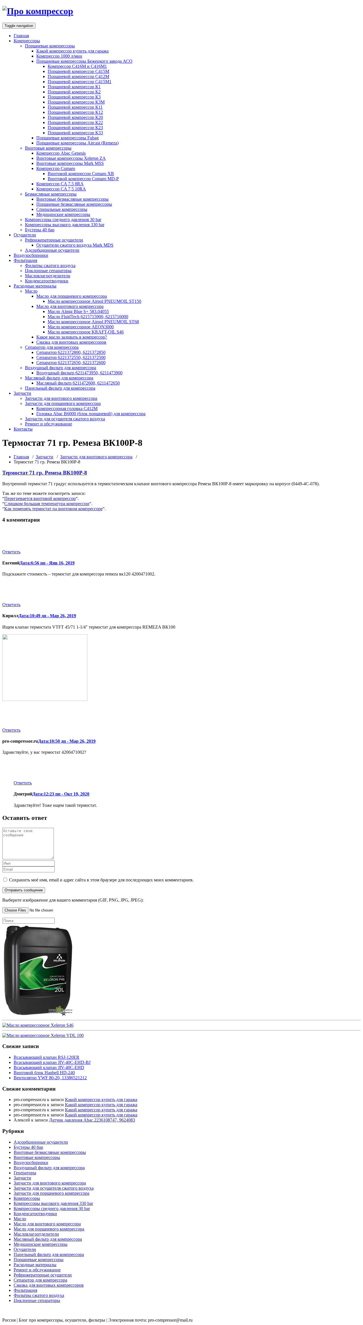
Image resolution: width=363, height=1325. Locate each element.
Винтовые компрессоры (48, 148)
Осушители (25, 234)
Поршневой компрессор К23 (75, 127)
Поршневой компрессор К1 (74, 86)
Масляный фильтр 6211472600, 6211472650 (78, 383)
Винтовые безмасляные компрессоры (72, 199)
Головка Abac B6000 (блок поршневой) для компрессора (90, 413)
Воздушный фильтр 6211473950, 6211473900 (79, 372)
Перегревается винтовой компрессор (40, 498)
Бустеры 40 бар (39, 229)
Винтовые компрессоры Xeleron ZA (71, 158)
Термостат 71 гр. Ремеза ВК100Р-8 (44, 473)
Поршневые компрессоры (50, 45)
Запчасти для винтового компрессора (61, 398)
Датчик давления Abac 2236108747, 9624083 (92, 1120)
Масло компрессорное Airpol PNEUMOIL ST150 (94, 301)
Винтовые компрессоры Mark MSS (70, 163)
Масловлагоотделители (47, 275)
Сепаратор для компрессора (52, 347)
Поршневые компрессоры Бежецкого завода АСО (84, 61)
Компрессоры (27, 40)
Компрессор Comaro (55, 168)
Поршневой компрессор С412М (78, 76)
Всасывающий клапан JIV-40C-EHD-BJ (52, 1062)
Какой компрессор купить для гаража (72, 51)
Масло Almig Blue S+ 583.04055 (78, 311)
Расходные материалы (35, 286)
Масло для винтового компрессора (70, 306)
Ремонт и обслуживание (48, 423)
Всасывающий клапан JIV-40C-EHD (49, 1067)
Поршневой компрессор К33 (75, 132)
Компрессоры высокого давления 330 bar (64, 224)
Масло (31, 291)
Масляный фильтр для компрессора (59, 377)
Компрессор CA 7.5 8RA (60, 183)
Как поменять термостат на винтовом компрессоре (53, 508)
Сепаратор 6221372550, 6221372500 (70, 357)
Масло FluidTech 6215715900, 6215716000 (88, 316)
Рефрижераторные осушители (54, 240)
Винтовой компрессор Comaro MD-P (83, 178)
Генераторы (25, 1172)
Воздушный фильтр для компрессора (60, 367)
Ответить (11, 551)
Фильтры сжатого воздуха (50, 265)
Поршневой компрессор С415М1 (79, 81)
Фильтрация (25, 260)
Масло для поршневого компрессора (71, 296)
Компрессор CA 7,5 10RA (61, 188)
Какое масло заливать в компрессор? (71, 337)
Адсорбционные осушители (52, 250)
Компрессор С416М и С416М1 (77, 66)
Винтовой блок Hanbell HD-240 (44, 1072)
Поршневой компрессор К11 (75, 107)
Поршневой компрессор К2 (74, 91)
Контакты (23, 429)
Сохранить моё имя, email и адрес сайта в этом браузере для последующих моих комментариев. (101, 879)
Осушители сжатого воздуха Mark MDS (74, 245)
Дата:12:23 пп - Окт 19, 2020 (60, 793)
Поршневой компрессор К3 (74, 97)
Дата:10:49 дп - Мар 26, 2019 (47, 615)
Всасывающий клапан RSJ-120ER (46, 1057)
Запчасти (22, 393)
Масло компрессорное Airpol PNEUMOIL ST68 (93, 321)
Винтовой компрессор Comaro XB (81, 173)
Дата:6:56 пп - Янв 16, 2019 (47, 562)
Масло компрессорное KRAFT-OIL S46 (86, 331)
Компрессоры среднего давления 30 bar (63, 219)
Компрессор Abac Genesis (61, 153)
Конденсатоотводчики (46, 280)
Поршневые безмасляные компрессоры (74, 204)
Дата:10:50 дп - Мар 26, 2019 (67, 741)
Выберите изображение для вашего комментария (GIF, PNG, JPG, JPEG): (72, 900)
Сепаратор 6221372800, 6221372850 (70, 352)
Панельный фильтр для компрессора (60, 388)
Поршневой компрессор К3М (76, 102)
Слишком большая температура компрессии (46, 503)
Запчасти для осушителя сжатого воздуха (65, 418)
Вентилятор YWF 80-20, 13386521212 (50, 1077)
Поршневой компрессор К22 (75, 122)
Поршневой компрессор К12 (75, 112)
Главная (21, 35)
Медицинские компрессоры (63, 214)
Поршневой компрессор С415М (78, 71)
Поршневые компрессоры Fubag (67, 137)
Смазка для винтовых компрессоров (71, 342)
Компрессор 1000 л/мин (59, 56)
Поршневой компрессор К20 (75, 117)
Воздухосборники (31, 255)
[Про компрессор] (37, 11)
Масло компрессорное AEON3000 (81, 326)
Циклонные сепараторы (48, 270)
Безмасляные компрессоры (51, 194)
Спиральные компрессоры (61, 209)
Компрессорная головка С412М (67, 408)
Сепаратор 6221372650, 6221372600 (70, 362)
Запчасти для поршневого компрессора (63, 403)
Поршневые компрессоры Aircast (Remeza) (77, 142)
